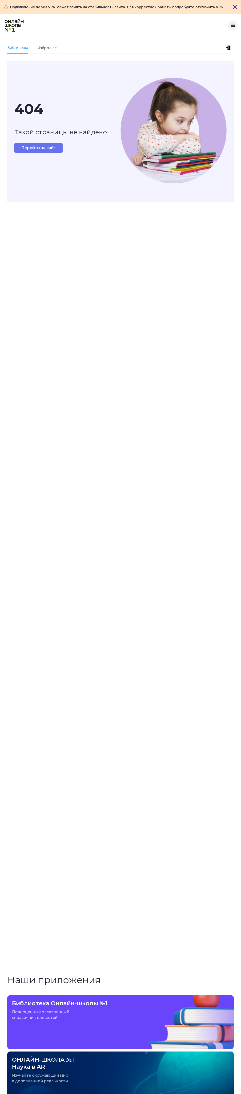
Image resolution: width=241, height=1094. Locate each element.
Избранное (47, 48)
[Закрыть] (235, 7)
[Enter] (229, 48)
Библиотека (17, 48)
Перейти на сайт (38, 148)
